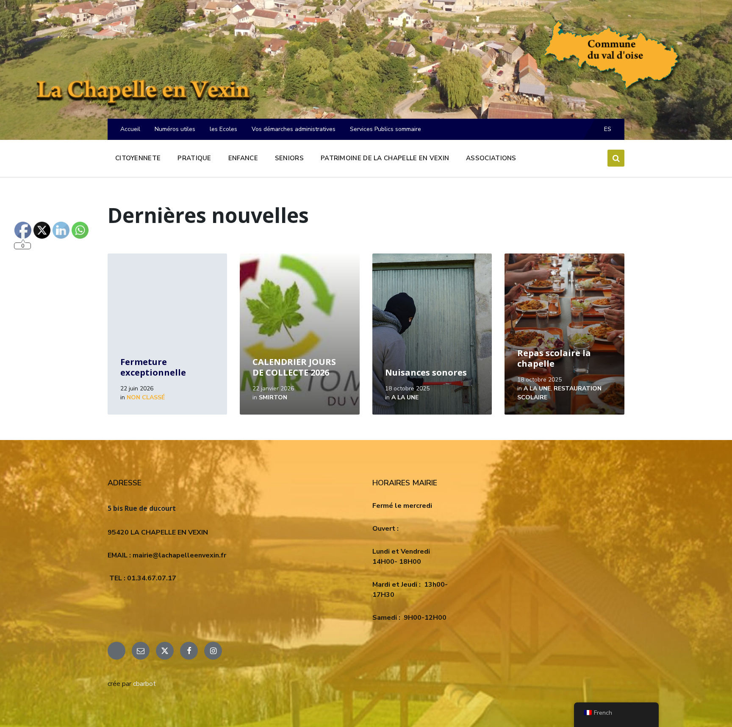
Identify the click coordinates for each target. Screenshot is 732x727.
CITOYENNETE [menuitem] (138, 158)
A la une (405, 397)
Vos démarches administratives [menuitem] (294, 129)
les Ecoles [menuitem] (223, 129)
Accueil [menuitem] (130, 129)
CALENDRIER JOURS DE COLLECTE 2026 (294, 367)
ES (608, 129)
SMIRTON (273, 397)
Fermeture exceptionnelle (153, 367)
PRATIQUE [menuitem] (194, 158)
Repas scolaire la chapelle (554, 358)
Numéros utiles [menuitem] (175, 129)
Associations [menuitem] (491, 158)
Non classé (146, 397)
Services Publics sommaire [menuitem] (385, 129)
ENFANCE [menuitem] (243, 158)
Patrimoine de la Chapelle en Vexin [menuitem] (385, 158)
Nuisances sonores (426, 372)
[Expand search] (615, 158)
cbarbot (144, 683)
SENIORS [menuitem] (289, 158)
